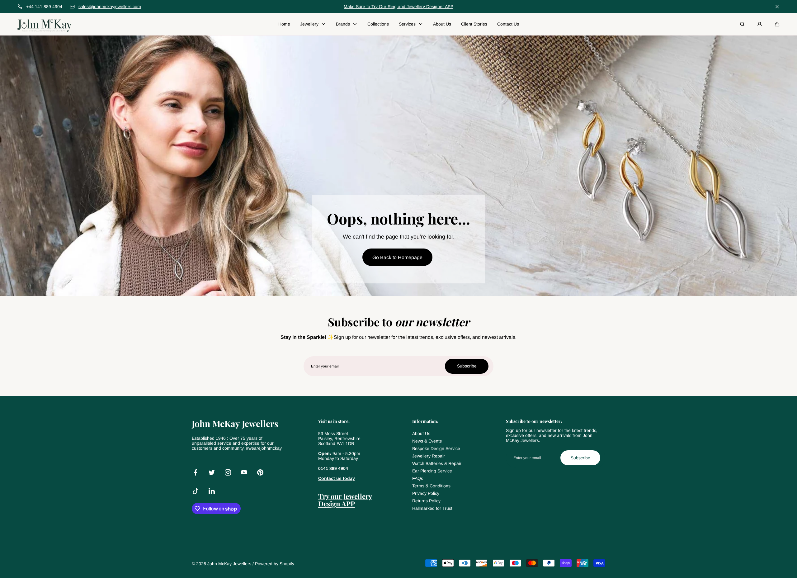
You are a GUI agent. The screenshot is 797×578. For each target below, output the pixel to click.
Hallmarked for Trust (432, 508)
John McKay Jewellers (229, 563)
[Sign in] (759, 23)
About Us (421, 433)
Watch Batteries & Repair (436, 463)
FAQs (417, 478)
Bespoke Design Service (436, 448)
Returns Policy (426, 500)
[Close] (777, 6)
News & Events (427, 440)
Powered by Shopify (274, 563)
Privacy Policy (425, 493)
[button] (777, 23)
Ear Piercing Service (432, 470)
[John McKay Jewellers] (44, 24)
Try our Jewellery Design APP (345, 499)
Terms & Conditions (431, 485)
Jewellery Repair (428, 455)
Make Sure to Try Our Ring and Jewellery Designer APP (398, 6)
